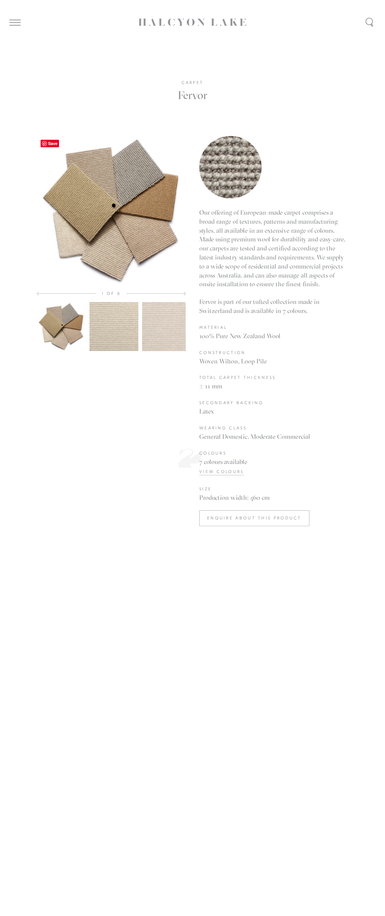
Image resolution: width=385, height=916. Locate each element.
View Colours (221, 471)
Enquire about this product (254, 518)
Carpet (193, 82)
